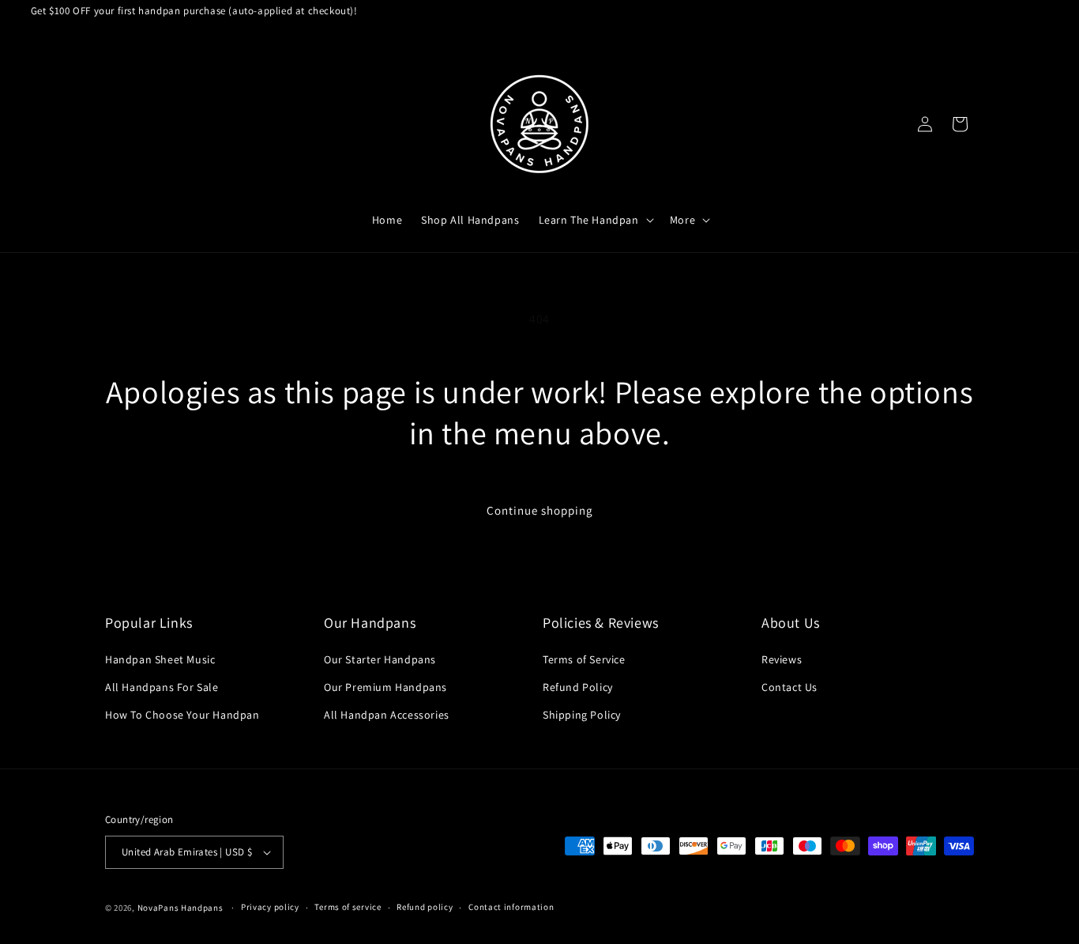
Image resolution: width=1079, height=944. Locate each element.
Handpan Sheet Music (160, 659)
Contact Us (789, 687)
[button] (594, 219)
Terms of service (347, 906)
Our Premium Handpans (385, 687)
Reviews (781, 659)
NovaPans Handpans (180, 907)
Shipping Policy (582, 715)
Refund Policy (578, 687)
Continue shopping (540, 510)
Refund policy (425, 906)
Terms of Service (584, 659)
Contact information (511, 906)
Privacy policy (270, 906)
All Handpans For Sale (162, 687)
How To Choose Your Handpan (182, 715)
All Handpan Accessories (386, 715)
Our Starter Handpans (380, 659)
